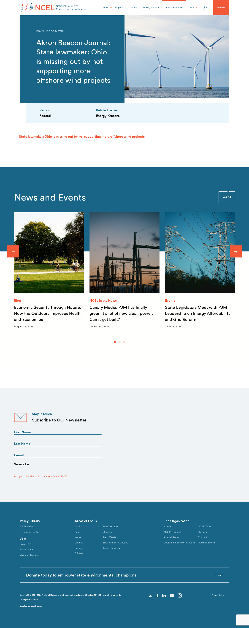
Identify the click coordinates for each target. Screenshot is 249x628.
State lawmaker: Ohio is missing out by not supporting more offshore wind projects (82, 136)
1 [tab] (115, 342)
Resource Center (30, 531)
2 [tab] (119, 342)
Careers (202, 531)
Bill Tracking (27, 526)
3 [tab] (124, 342)
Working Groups (29, 554)
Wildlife (79, 542)
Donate (221, 7)
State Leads (26, 549)
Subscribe (21, 464)
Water (78, 537)
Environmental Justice (115, 542)
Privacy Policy (218, 595)
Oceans (107, 531)
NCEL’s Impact (172, 531)
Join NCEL (26, 544)
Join (192, 7)
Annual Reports (173, 537)
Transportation (111, 526)
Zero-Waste (109, 537)
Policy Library (151, 7)
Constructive (36, 606)
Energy (79, 548)
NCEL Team (204, 526)
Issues (133, 7)
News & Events (174, 7)
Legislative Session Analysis (179, 542)
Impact (119, 7)
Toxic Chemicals (112, 548)
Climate (79, 553)
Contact (202, 537)
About (105, 7)
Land (77, 531)
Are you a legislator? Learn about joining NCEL (41, 476)
